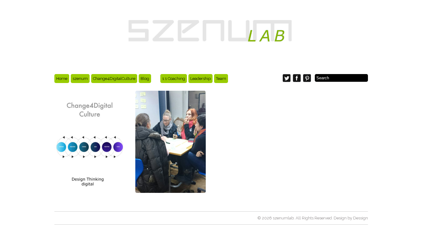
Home (61, 78)
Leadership (200, 78)
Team (221, 78)
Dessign (360, 218)
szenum (80, 78)
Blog (145, 78)
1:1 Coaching (173, 78)
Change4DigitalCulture (114, 78)
